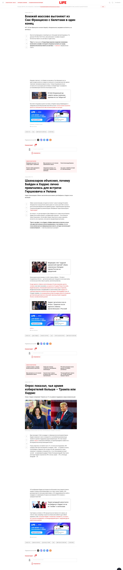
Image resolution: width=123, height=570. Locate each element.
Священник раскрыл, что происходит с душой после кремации (49, 169)
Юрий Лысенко (34, 537)
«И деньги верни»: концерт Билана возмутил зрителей (32, 367)
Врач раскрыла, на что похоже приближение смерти (50, 163)
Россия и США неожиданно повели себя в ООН (32, 168)
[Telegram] (44, 140)
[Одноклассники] (50, 140)
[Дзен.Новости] (38, 140)
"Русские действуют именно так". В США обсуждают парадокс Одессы (67, 374)
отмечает (57, 45)
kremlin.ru (31, 328)
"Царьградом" (33, 210)
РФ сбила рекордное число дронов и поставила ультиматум (67, 368)
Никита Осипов (34, 126)
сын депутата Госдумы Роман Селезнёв (57, 286)
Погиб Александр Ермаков (67, 163)
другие (64, 289)
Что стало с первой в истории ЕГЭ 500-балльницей (68, 168)
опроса (36, 440)
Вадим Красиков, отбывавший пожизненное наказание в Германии (48, 288)
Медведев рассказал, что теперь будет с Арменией (32, 163)
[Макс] (41, 140)
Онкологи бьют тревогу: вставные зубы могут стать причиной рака (50, 374)
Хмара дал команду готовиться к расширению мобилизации (49, 368)
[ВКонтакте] (47, 140)
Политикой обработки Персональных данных (50, 6)
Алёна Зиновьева (34, 330)
